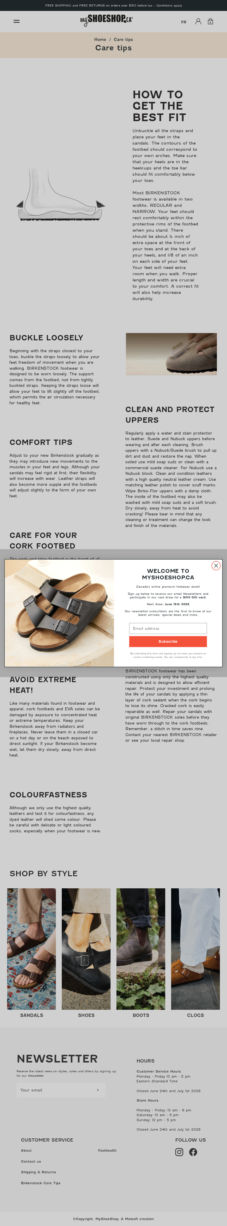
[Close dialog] (216, 565)
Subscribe (167, 641)
